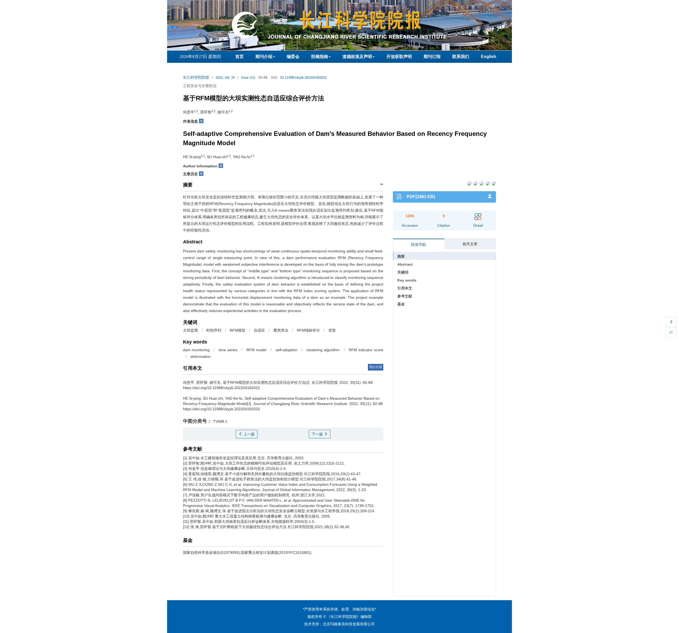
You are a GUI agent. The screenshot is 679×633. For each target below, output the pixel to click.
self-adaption (286, 350)
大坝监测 (190, 330)
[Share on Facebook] (469, 183)
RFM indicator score (366, 350)
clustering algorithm (323, 350)
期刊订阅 (432, 56)
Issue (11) (248, 78)
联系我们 (460, 56)
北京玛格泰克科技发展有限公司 (349, 624)
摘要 (401, 256)
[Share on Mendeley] (493, 183)
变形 (332, 330)
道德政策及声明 (357, 56)
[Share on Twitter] (475, 183)
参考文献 (404, 296)
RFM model (256, 350)
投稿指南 (319, 56)
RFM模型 (237, 330)
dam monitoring (196, 350)
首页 (239, 56)
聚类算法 (280, 330)
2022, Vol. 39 (225, 78)
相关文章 (470, 244)
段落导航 (418, 244)
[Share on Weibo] (481, 183)
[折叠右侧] (671, 332)
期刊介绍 (263, 56)
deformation (200, 356)
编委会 (293, 56)
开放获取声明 (399, 56)
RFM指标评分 (308, 330)
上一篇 (248, 434)
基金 (401, 304)
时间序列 (213, 330)
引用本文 (404, 288)
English (488, 56)
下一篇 (318, 434)
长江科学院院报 (196, 78)
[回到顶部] (671, 321)
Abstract (405, 264)
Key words (406, 280)
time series (228, 350)
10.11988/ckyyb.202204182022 (303, 78)
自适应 (259, 330)
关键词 (402, 272)
